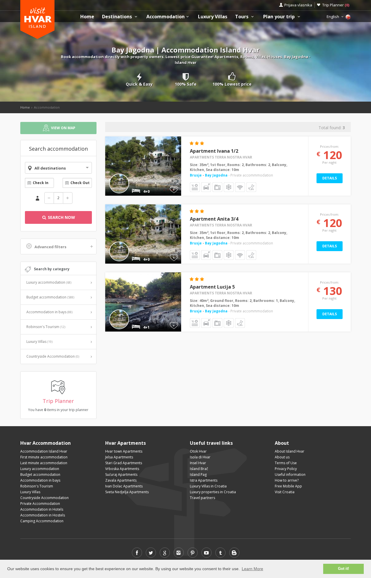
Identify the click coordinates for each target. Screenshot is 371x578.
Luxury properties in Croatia (213, 491)
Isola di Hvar (200, 457)
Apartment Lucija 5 (212, 287)
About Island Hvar (289, 451)
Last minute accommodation (43, 462)
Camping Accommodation (41, 520)
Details (329, 178)
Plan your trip (279, 17)
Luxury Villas (212, 17)
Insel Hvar (198, 462)
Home (87, 17)
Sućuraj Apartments (121, 474)
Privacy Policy (286, 468)
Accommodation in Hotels (41, 509)
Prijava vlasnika (298, 5)
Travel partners (202, 497)
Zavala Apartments (121, 480)
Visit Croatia (284, 491)
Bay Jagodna (216, 175)
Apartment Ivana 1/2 (214, 151)
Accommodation (165, 17)
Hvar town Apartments (123, 451)
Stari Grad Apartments (123, 462)
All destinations (50, 168)
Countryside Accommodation (52, 356)
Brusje (196, 175)
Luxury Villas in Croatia (208, 486)
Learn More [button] (252, 568)
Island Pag (198, 474)
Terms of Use (286, 462)
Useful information (290, 474)
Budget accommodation (50, 297)
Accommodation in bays (49, 311)
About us (282, 457)
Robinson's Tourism (45, 326)
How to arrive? (287, 480)
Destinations (117, 17)
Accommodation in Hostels (42, 515)
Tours (242, 17)
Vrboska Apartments (122, 468)
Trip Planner (335, 5)
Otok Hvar (198, 451)
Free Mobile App (288, 486)
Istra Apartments (203, 480)
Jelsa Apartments (119, 457)
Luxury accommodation (48, 282)
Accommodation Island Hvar (43, 451)
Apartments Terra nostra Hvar (221, 157)
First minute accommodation (44, 457)
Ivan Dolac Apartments (124, 486)
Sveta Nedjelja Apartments (127, 491)
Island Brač (199, 468)
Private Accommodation (40, 503)
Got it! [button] (343, 569)
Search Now (61, 217)
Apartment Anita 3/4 (214, 219)
